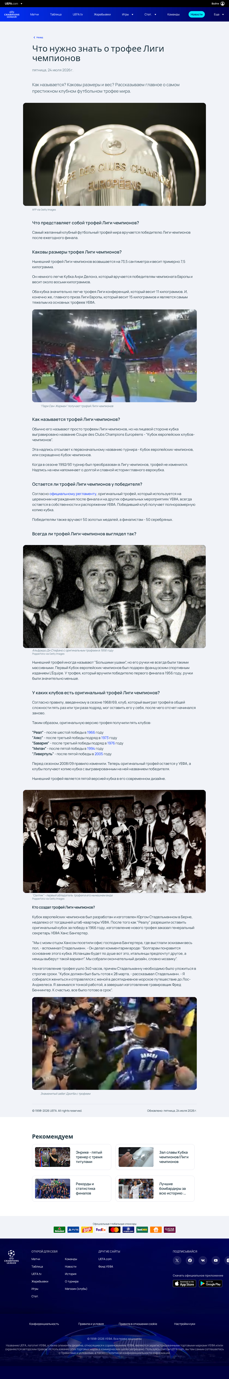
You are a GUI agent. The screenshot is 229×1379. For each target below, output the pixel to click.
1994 (91, 748)
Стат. (35, 1296)
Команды (71, 1259)
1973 (105, 737)
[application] (114, 355)
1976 (111, 743)
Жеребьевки (39, 1281)
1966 (91, 732)
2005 (99, 753)
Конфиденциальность (44, 1324)
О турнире (72, 1281)
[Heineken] (59, 1230)
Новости (70, 1266)
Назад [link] (39, 37)
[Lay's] (87, 1230)
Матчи (35, 1259)
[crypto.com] (128, 1230)
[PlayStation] (73, 1230)
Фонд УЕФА (105, 1266)
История (70, 1274)
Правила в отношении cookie (138, 1324)
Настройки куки (184, 1324)
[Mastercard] (114, 1230)
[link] (34, 14)
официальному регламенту (73, 493)
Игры (34, 1289)
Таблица (37, 1266)
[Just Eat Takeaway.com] (156, 1230)
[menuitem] (35, 14)
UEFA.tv (36, 1274)
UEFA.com (105, 1259)
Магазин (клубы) (76, 1289)
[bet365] (142, 1230)
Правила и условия (91, 1324)
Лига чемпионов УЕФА (11, 14)
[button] (128, 14)
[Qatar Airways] (170, 1230)
